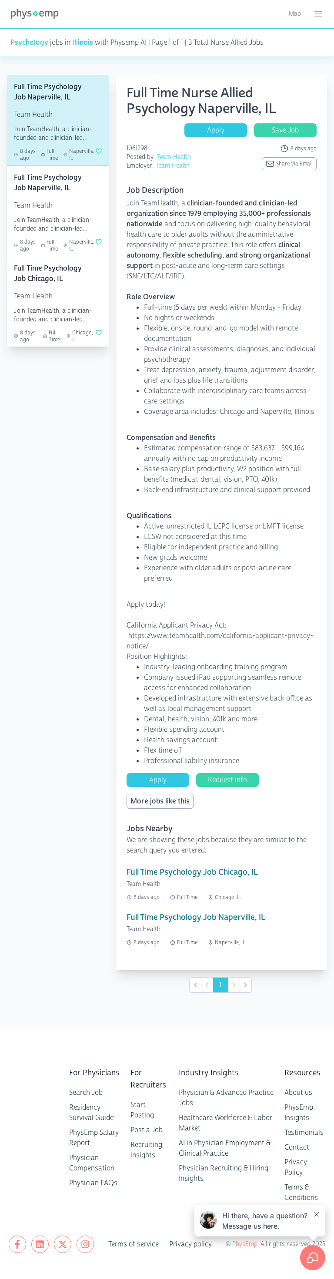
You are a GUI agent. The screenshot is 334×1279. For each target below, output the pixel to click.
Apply (215, 130)
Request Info (227, 779)
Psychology (29, 42)
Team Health (174, 157)
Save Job (285, 130)
